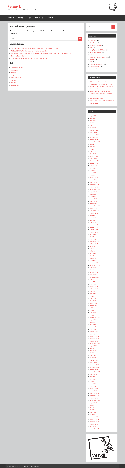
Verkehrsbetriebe (95, 66)
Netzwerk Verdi (16, 77)
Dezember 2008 (94, 365)
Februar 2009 (94, 360)
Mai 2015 (92, 255)
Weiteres (92, 69)
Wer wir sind (39, 18)
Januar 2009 (93, 362)
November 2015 (94, 241)
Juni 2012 (93, 293)
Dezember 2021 (94, 208)
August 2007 (93, 402)
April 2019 (93, 218)
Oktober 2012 (94, 289)
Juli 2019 (92, 215)
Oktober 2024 (94, 163)
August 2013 (93, 279)
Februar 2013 (94, 286)
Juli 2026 (92, 118)
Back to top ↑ (35, 466)
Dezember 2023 (94, 182)
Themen (20, 18)
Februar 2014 (94, 272)
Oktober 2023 (94, 187)
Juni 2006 (93, 426)
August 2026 (93, 116)
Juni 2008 (93, 379)
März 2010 (93, 329)
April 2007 (93, 412)
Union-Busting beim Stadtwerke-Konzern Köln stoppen (29, 58)
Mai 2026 (92, 123)
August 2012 (93, 291)
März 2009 (93, 357)
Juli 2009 (92, 348)
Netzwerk (14, 6)
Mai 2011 (92, 310)
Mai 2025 (92, 149)
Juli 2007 (92, 405)
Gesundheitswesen (95, 45)
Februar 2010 (94, 331)
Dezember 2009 (94, 336)
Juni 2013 (93, 282)
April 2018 (93, 222)
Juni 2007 (93, 407)
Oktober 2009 (94, 341)
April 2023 (93, 194)
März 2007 (93, 414)
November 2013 (94, 277)
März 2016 (93, 239)
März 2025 (93, 154)
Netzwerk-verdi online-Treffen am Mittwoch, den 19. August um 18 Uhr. (35, 48)
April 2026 (93, 125)
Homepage (11, 18)
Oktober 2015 (94, 244)
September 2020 (95, 210)
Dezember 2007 (94, 393)
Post (91, 54)
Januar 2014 (93, 274)
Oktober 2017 (94, 227)
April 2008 (93, 384)
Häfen (91, 47)
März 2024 (93, 175)
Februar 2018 (94, 225)
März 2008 (93, 386)
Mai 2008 (92, 381)
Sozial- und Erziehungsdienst (98, 57)
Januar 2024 (93, 180)
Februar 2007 (94, 417)
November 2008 (94, 367)
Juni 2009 (93, 350)
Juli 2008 (92, 376)
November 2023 (94, 184)
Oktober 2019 (94, 213)
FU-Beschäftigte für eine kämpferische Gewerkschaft (29, 51)
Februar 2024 (94, 177)
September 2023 (95, 189)
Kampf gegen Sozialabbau (97, 50)
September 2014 (95, 265)
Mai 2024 (92, 170)
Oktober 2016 (94, 232)
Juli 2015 (92, 251)
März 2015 (93, 260)
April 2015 (93, 258)
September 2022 (95, 206)
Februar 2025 (94, 156)
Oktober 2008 (94, 369)
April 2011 (93, 312)
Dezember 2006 (94, 419)
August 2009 (93, 346)
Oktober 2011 (94, 305)
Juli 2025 (92, 144)
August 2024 (93, 165)
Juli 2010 (92, 322)
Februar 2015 (94, 263)
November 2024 (94, 161)
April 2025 (93, 151)
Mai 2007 (92, 410)
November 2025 (94, 137)
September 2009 (95, 343)
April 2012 (93, 298)
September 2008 (95, 372)
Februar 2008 (94, 388)
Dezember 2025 (94, 135)
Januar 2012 (93, 303)
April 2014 (93, 267)
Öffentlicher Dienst (95, 52)
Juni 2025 (93, 146)
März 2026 (93, 127)
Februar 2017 (94, 229)
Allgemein (93, 40)
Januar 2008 (93, 391)
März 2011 (93, 315)
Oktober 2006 (94, 424)
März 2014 (93, 270)
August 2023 (93, 191)
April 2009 (93, 355)
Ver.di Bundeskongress (96, 64)
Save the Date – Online (18, 56)
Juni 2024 (93, 168)
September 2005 (95, 429)
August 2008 (93, 374)
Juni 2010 (93, 324)
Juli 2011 (92, 308)
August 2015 (93, 248)
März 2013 (93, 284)
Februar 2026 (94, 130)
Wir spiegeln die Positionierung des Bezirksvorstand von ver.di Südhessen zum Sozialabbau (41, 53)
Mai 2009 (92, 353)
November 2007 (94, 395)
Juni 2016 (93, 234)
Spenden (14, 80)
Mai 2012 (92, 296)
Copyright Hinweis (17, 67)
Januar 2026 (93, 132)
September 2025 (95, 142)
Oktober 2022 (94, 203)
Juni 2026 (93, 120)
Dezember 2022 (94, 201)
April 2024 (93, 172)
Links (29, 18)
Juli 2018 (92, 220)
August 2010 (93, 319)
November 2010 (94, 317)
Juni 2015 (93, 253)
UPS (91, 62)
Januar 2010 (93, 334)
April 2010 (93, 327)
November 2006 (94, 421)
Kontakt (50, 18)
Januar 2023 (93, 199)
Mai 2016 (92, 237)
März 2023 (93, 196)
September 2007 (95, 400)
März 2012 (93, 301)
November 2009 (94, 338)
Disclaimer (14, 70)
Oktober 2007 (94, 398)
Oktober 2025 (94, 139)
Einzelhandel (93, 43)
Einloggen (27, 466)
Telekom (92, 59)
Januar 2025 (93, 158)
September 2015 (95, 246)
